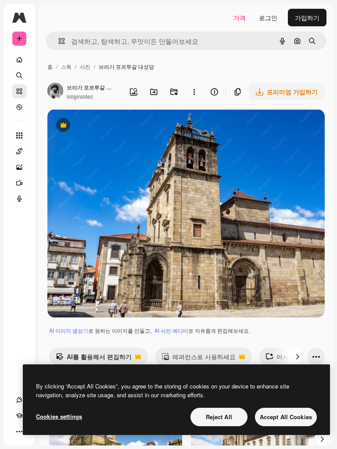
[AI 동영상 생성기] (19, 183)
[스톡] (19, 91)
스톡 (66, 66)
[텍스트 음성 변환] (19, 199)
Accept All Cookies (286, 417)
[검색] (19, 75)
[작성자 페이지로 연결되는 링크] (55, 91)
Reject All (219, 417)
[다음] (297, 356)
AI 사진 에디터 (171, 330)
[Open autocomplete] (58, 41)
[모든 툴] (19, 135)
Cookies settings (59, 416)
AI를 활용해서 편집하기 (94, 358)
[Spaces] (19, 151)
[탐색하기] (19, 107)
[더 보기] (19, 431)
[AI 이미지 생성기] (19, 167)
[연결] (19, 400)
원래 (97, 126)
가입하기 (307, 17)
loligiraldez (80, 96)
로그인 (268, 17)
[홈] (19, 60)
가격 (239, 17)
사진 (85, 66)
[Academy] (19, 416)
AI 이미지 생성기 (68, 330)
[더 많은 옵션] (194, 91)
